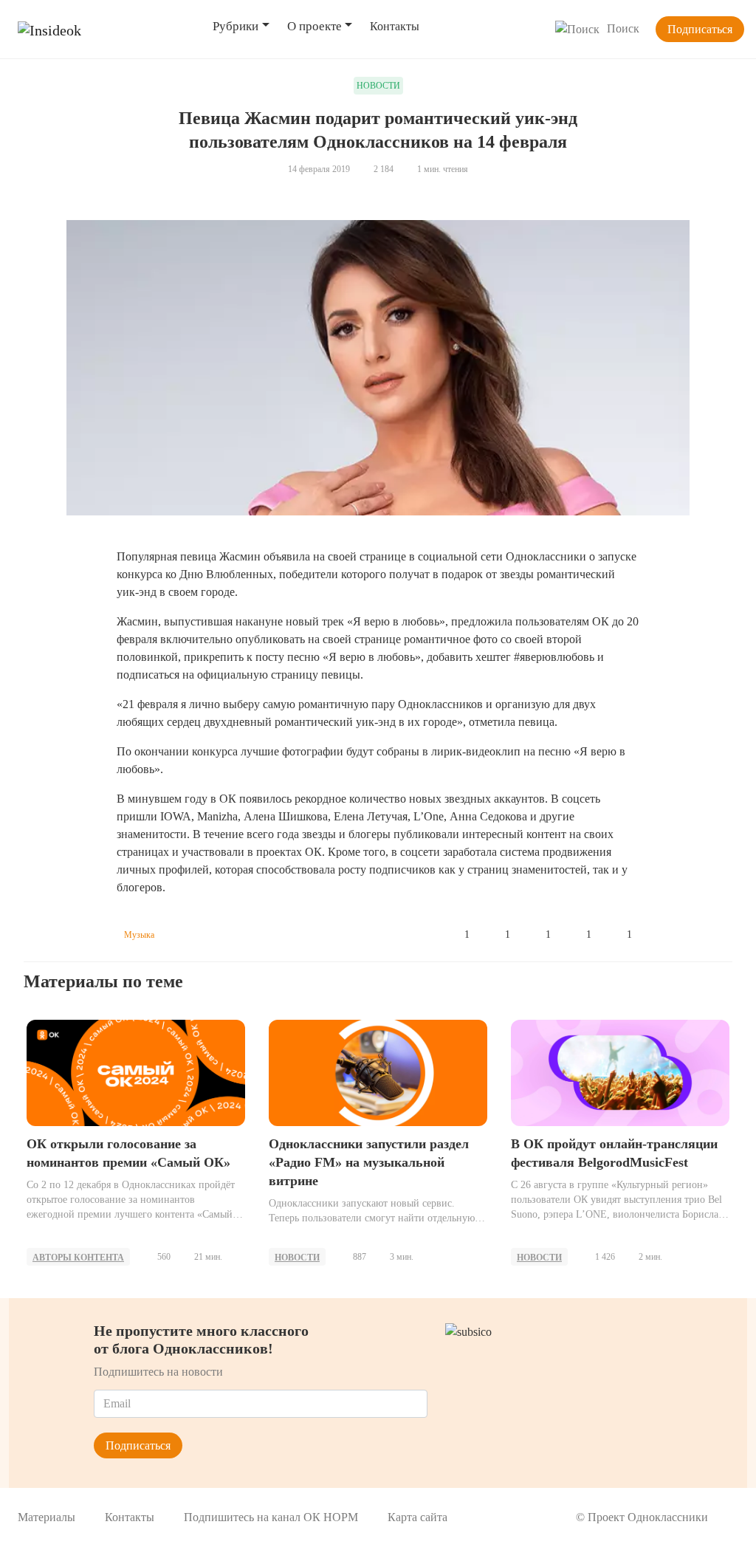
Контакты (394, 26)
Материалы (46, 1517)
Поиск (623, 28)
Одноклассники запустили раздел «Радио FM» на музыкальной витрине (369, 1162)
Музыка (139, 935)
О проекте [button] (314, 26)
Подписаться (699, 29)
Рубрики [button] (235, 26)
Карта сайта (417, 1517)
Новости (297, 1257)
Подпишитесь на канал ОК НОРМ (271, 1517)
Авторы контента (78, 1257)
